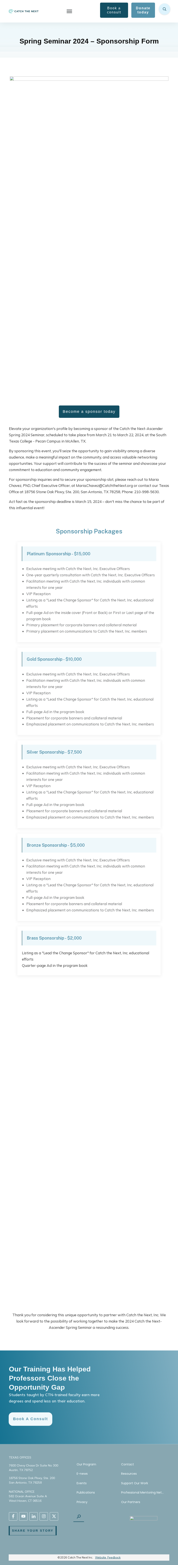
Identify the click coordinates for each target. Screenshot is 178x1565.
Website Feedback (108, 1557)
